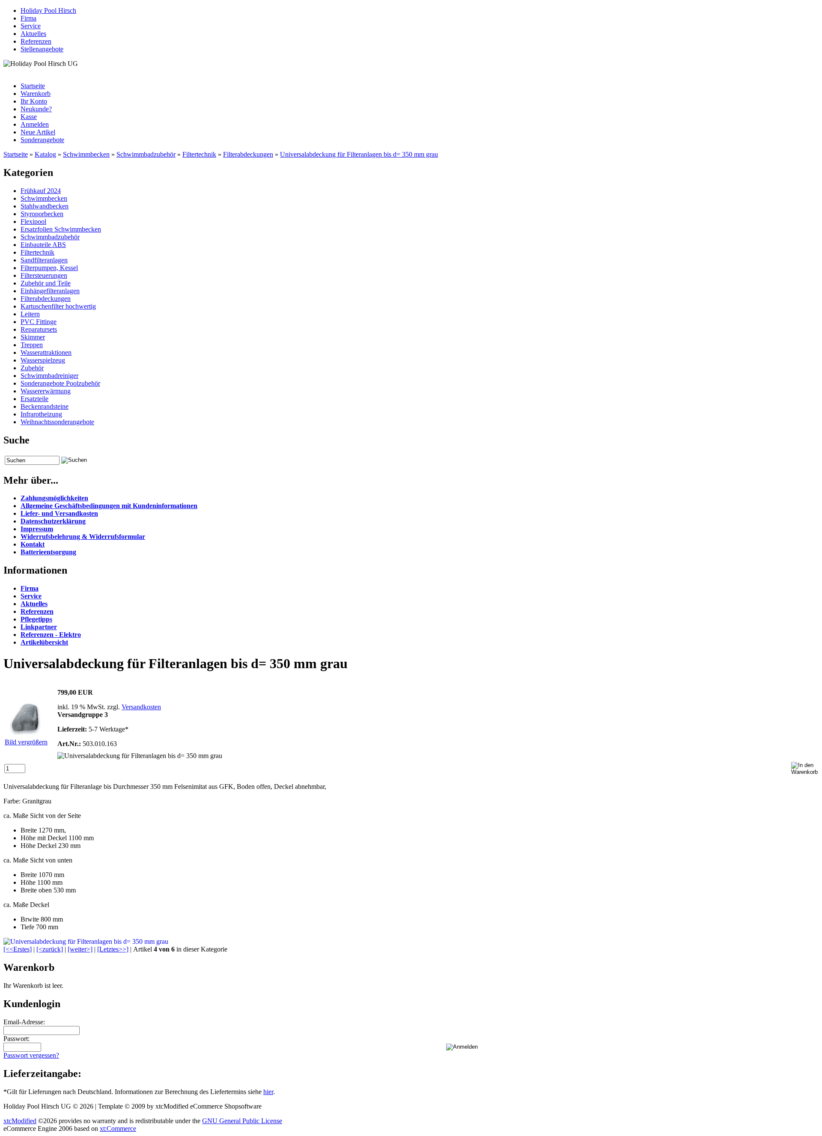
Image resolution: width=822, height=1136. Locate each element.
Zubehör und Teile (46, 283)
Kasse (29, 116)
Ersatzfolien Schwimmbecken (61, 229)
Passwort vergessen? (31, 1055)
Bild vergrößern (26, 742)
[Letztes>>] (112, 949)
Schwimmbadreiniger (49, 375)
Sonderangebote (42, 139)
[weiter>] (80, 949)
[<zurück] (49, 949)
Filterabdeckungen (248, 154)
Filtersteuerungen (44, 275)
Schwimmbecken (86, 154)
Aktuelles (33, 33)
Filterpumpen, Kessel (49, 267)
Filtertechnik (199, 154)
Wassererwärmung (46, 391)
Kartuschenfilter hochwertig (58, 306)
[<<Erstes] (17, 949)
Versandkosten (141, 707)
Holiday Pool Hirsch (48, 10)
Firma (28, 18)
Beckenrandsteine (44, 406)
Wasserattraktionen (46, 352)
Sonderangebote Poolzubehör (60, 383)
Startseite (33, 85)
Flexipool (33, 221)
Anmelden (35, 124)
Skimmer (33, 337)
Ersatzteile (34, 398)
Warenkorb (36, 93)
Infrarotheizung (41, 414)
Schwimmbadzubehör (146, 154)
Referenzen (36, 41)
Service (31, 26)
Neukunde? (36, 109)
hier (268, 1091)
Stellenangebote (42, 49)
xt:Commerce (118, 1128)
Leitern (30, 314)
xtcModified (19, 1120)
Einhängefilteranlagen (50, 290)
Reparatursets (39, 329)
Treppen (32, 344)
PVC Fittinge (39, 321)
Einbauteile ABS (43, 244)
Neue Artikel (38, 132)
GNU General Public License (242, 1120)
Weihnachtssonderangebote (57, 421)
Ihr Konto (34, 101)
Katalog (45, 154)
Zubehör (32, 368)
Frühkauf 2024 (41, 190)
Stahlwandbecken (44, 206)
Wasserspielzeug (43, 360)
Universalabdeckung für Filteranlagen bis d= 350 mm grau (359, 154)
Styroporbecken (42, 213)
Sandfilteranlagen (44, 260)
